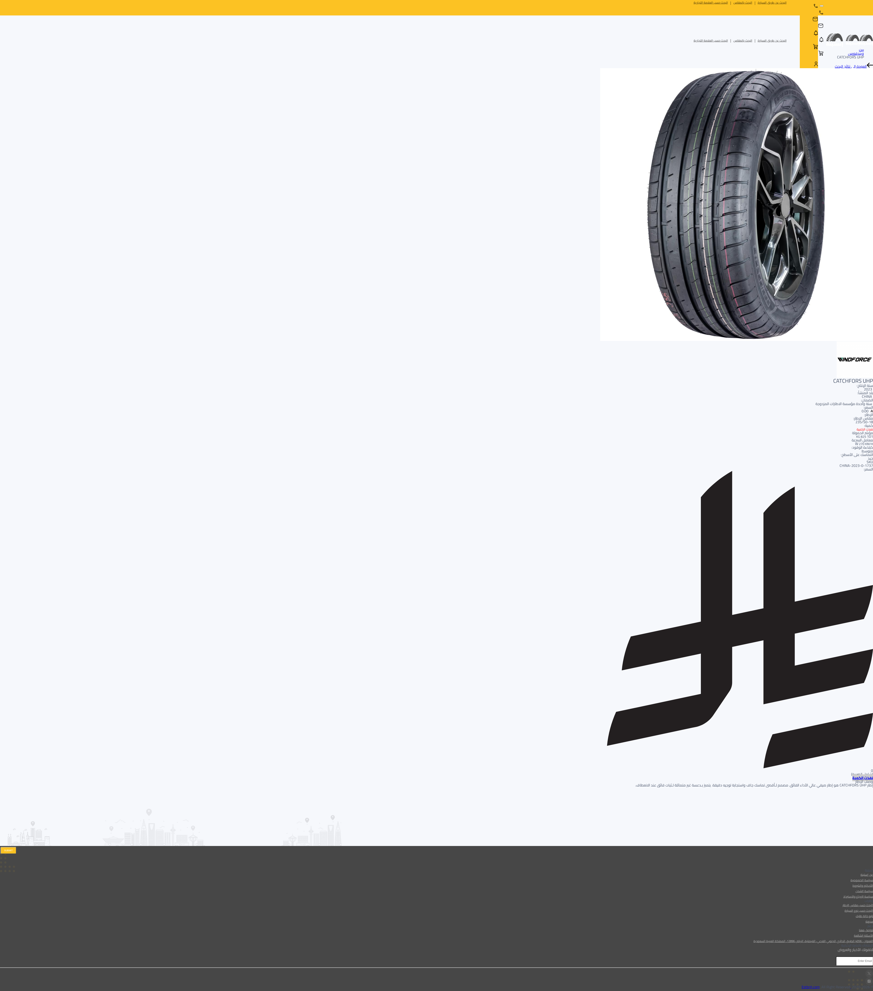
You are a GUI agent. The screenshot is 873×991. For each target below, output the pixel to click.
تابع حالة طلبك (864, 916)
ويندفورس (856, 53)
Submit (8, 850)
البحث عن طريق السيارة (772, 2)
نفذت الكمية (862, 777)
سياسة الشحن (864, 891)
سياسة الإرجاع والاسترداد (858, 896)
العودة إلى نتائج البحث (851, 66)
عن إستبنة (866, 874)
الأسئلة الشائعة (863, 935)
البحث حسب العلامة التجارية (711, 2)
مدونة (869, 921)
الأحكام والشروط (863, 885)
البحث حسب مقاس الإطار (858, 905)
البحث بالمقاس (742, 2)
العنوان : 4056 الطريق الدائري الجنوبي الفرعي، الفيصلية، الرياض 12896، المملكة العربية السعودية (813, 941)
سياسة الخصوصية (861, 880)
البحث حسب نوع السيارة (859, 910)
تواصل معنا (866, 930)
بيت (861, 49)
